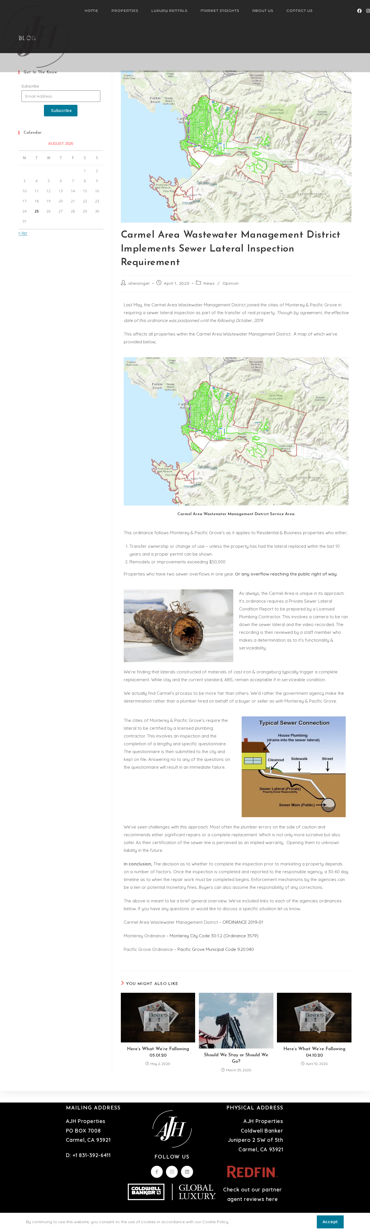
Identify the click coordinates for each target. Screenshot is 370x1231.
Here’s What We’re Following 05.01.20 (158, 1052)
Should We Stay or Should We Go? (236, 1058)
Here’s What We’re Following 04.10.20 (314, 1052)
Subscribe (30, 86)
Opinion (231, 283)
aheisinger (139, 283)
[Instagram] (172, 1172)
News (209, 283)
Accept (330, 1221)
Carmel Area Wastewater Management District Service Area (236, 514)
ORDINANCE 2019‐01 (243, 922)
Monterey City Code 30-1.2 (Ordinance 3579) (214, 935)
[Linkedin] (187, 1172)
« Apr (22, 232)
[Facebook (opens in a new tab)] (359, 11)
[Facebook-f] (157, 1172)
